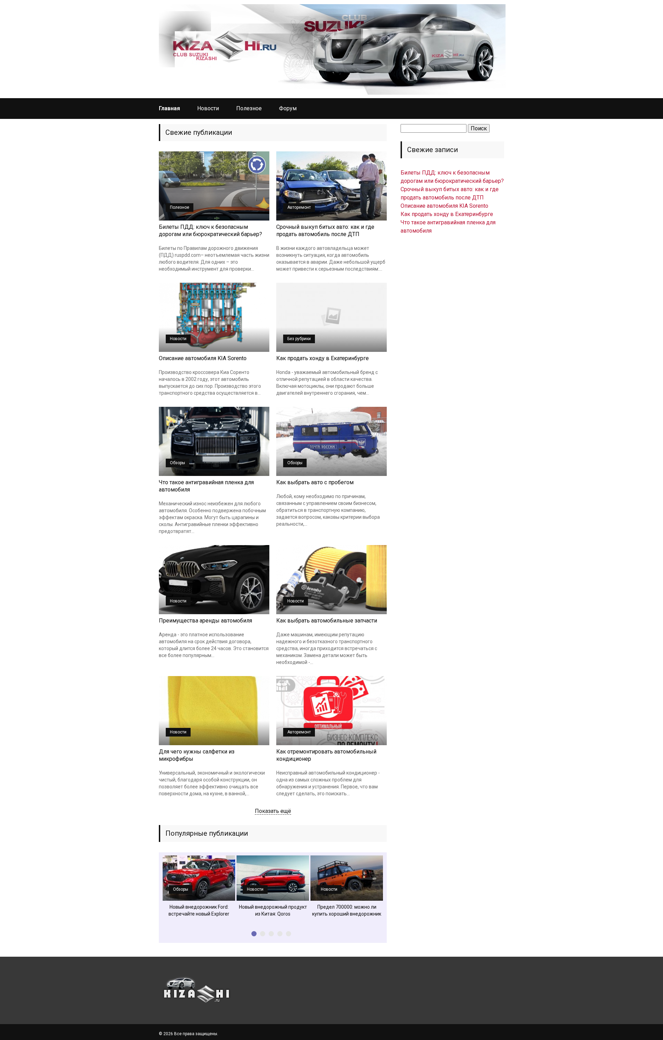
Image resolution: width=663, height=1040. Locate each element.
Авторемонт (299, 207)
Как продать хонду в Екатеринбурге (322, 358)
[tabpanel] (199, 886)
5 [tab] (288, 933)
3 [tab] (271, 933)
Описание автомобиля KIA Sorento (203, 358)
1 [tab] (254, 933)
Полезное (249, 108)
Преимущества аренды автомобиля (205, 620)
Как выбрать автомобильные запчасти (326, 620)
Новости (208, 108)
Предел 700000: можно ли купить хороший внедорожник (346, 910)
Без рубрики (299, 338)
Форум (288, 108)
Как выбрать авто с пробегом (315, 482)
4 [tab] (279, 933)
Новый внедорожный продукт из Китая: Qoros (273, 910)
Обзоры (177, 462)
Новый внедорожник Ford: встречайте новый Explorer (199, 910)
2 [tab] (262, 933)
